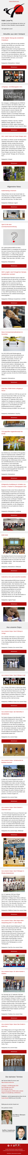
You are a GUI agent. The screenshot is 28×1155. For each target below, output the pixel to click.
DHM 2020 (4, 535)
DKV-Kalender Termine (7, 1089)
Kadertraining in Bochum (8, 190)
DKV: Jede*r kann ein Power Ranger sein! (13, 136)
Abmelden (9, 1153)
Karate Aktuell (4, 1098)
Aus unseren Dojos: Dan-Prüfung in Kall (13, 675)
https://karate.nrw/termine (7, 1082)
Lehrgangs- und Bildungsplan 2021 (11, 87)
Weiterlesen (14, 67)
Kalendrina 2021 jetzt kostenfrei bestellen (13, 577)
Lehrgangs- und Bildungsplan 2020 (9, 1085)
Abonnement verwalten (16, 1153)
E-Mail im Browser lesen (14, 1)
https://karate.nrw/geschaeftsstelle (16, 1149)
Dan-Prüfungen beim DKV (7, 1087)
